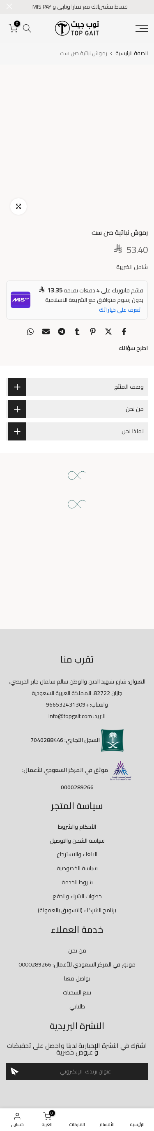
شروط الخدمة (77, 882)
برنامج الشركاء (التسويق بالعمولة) (77, 910)
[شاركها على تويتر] (108, 331)
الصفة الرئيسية (131, 53)
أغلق (9, 6)
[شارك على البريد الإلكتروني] (46, 331)
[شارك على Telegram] (61, 331)
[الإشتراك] (15, 1071)
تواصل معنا (77, 978)
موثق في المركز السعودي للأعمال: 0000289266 (77, 964)
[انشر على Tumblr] (77, 331)
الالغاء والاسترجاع (77, 854)
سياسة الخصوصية (77, 868)
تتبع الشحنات (77, 992)
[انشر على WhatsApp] (30, 331)
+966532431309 (67, 704)
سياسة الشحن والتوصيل (77, 840)
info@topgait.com (70, 716)
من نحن (77, 950)
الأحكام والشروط (77, 826)
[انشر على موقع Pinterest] (93, 331)
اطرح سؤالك (133, 348)
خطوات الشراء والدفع (77, 896)
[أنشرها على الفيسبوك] (124, 331)
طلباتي (77, 1006)
